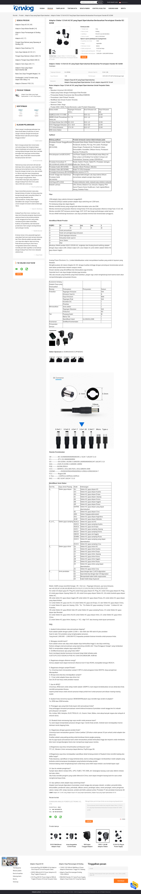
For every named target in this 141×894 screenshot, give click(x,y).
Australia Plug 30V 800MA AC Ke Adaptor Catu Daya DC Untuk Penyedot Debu (43, 868)
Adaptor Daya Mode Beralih (24, 28)
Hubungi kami (113, 8)
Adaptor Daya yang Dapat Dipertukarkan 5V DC (104, 792)
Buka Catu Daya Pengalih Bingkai (26, 74)
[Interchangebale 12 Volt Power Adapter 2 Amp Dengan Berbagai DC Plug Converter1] (71, 836)
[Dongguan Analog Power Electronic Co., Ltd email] (17, 269)
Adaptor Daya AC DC (22, 25)
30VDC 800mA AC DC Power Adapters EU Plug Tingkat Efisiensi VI (44, 873)
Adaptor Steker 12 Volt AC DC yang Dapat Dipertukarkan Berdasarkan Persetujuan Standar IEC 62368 (63, 57)
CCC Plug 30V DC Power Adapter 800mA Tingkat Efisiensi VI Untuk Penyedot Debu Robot (44, 878)
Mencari (100, 2)
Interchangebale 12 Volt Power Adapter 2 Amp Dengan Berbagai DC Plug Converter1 (71, 845)
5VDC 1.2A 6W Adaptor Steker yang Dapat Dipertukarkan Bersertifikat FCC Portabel (102, 845)
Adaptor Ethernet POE (23, 83)
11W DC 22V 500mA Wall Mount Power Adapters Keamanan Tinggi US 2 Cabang (72, 868)
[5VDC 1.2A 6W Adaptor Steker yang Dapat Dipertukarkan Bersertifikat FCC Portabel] (103, 836)
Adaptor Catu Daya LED (23, 64)
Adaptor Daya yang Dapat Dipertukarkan (37, 15)
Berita (123, 8)
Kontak (84, 57)
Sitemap (15, 882)
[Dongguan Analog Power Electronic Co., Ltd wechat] (28, 269)
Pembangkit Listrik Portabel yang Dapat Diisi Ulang (26, 78)
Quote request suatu (112, 2)
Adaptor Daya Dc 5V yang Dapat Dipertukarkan (79, 792)
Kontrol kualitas (99, 8)
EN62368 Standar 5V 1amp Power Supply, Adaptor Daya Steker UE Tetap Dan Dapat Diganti (73, 878)
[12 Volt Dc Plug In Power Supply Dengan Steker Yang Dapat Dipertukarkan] (118, 836)
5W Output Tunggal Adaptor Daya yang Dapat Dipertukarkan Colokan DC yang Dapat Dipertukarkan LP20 (87, 845)
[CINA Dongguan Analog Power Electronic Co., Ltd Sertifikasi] (21, 113)
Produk (50, 8)
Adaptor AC (19, 38)
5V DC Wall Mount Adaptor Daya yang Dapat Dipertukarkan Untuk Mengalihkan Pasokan (55, 845)
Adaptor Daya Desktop (23, 48)
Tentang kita (72, 8)
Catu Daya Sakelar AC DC (23, 52)
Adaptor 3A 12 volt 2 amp (59, 792)
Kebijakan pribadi (36, 892)
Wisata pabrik (85, 8)
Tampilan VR (60, 8)
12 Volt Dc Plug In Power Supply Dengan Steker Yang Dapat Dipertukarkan (118, 845)
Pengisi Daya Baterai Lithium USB (26, 56)
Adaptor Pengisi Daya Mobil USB (26, 60)
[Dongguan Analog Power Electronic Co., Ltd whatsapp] (22, 269)
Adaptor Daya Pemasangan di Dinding (27, 32)
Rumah (42, 8)
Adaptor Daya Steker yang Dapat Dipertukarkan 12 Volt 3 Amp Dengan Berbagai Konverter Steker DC (30, 96)
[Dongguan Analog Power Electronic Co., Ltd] (23, 8)
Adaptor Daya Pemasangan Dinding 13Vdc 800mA (71, 873)
